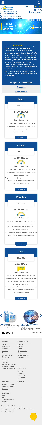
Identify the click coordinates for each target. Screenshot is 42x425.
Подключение (22, 351)
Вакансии (20, 381)
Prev (1, 315)
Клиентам (5, 381)
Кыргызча (28, 6)
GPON (4, 395)
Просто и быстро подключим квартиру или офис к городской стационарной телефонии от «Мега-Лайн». (17, 328)
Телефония (6, 357)
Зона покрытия (22, 357)
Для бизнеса (21, 368)
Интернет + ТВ (22, 341)
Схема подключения (9, 364)
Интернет (5, 341)
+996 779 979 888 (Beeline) (11, 16)
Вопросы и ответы (8, 353)
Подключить (21, 137)
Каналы (20, 349)
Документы (6, 391)
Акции (4, 397)
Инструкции (6, 393)
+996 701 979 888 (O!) (10, 12)
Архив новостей (37, 332)
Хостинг (20, 373)
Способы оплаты (8, 387)
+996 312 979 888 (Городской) (12, 18)
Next (41, 315)
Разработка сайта (6, 411)
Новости (7, 333)
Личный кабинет (36, 12)
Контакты (5, 389)
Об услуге (5, 344)
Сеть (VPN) (21, 377)
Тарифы (5, 351)
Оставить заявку (7, 355)
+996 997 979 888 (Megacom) (12, 14)
